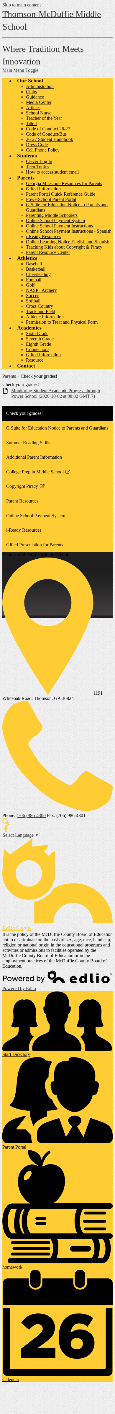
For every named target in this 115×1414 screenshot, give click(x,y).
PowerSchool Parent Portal (51, 199)
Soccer (32, 295)
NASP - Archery (41, 290)
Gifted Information (43, 188)
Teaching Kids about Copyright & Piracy (64, 246)
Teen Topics (37, 166)
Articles (33, 107)
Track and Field (40, 311)
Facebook (5, 828)
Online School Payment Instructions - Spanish (68, 231)
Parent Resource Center (48, 252)
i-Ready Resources (43, 236)
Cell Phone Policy (43, 149)
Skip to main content (21, 4)
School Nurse (38, 112)
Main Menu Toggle (20, 70)
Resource (34, 359)
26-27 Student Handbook (49, 139)
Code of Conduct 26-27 (48, 128)
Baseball (34, 263)
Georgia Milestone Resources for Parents (64, 183)
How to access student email (52, 171)
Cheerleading (38, 274)
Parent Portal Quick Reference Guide (60, 194)
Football (33, 279)
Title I (31, 123)
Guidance (35, 96)
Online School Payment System (55, 220)
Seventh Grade (40, 338)
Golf (30, 284)
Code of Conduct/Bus (46, 134)
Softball (33, 300)
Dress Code (37, 144)
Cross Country (39, 306)
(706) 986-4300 (31, 815)
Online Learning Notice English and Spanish (67, 241)
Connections (37, 349)
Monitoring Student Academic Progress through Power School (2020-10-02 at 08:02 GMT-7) (55, 393)
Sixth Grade (37, 333)
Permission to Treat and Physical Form (62, 322)
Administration (40, 86)
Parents (9, 376)
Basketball (35, 269)
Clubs (31, 91)
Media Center (38, 102)
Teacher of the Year (44, 118)
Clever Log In (39, 161)
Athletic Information (45, 316)
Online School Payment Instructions (59, 225)
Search (5, 821)
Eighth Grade (38, 344)
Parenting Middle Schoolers (52, 215)
